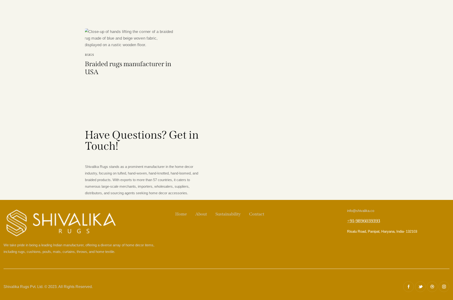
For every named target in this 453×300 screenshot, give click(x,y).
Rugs (89, 55)
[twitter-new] (420, 286)
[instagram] (444, 286)
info (360, 211)
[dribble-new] (432, 286)
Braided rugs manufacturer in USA (128, 68)
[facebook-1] (408, 286)
